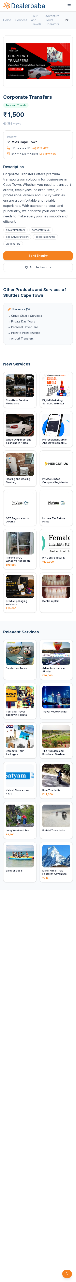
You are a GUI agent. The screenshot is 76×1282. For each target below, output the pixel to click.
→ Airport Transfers (20, 338)
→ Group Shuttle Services (24, 315)
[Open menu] (69, 5)
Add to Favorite (40, 267)
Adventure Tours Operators (52, 20)
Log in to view (40, 147)
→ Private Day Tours (21, 321)
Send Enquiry (38, 255)
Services (21, 20)
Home (7, 20)
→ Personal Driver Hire (22, 327)
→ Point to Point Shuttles (23, 332)
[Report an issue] (67, 1274)
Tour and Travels (36, 20)
